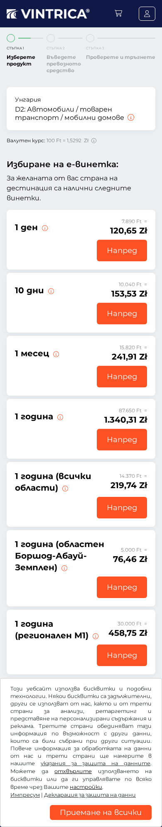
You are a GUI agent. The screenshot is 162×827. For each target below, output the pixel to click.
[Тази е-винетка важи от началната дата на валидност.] (44, 227)
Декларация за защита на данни (90, 795)
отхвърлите (73, 771)
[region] (81, 821)
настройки (86, 787)
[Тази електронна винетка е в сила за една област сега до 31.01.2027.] (64, 488)
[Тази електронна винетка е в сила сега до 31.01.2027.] (59, 416)
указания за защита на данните (95, 763)
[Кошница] (118, 13)
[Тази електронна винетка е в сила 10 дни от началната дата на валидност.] (50, 290)
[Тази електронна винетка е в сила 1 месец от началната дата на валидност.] (55, 353)
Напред (122, 250)
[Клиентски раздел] (147, 14)
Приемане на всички (101, 812)
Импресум (25, 795)
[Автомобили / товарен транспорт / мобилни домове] (130, 118)
